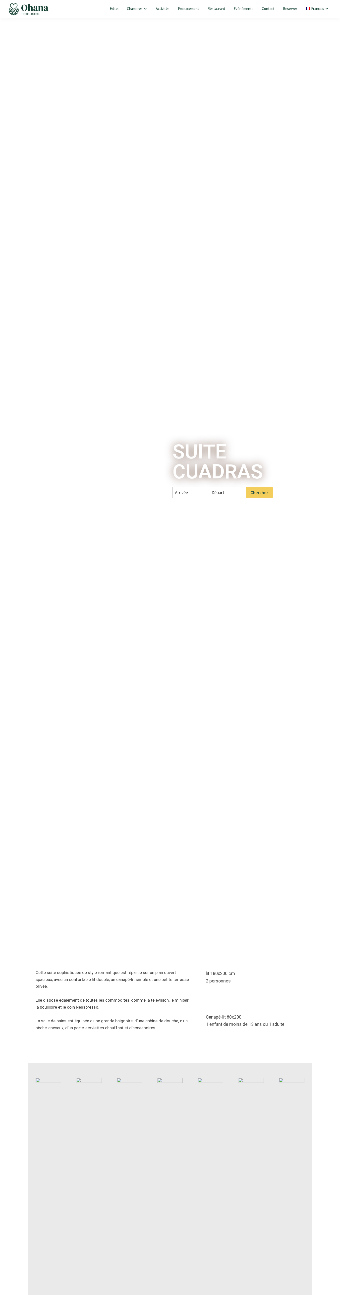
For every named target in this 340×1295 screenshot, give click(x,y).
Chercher (259, 492)
